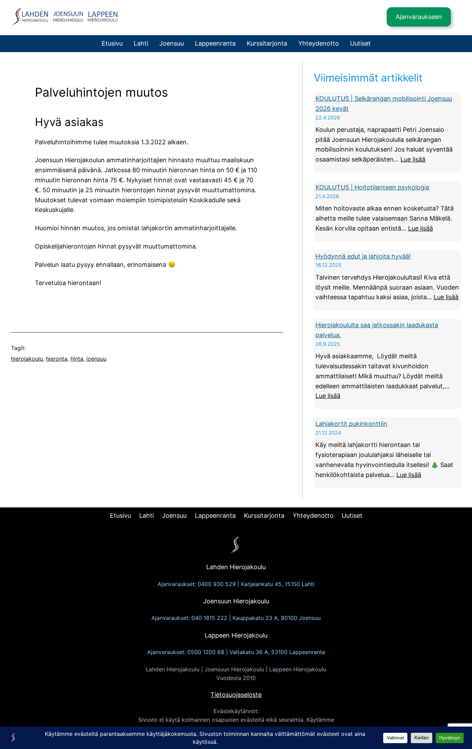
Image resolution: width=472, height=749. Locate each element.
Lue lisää (412, 159)
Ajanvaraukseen (419, 16)
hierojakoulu (27, 358)
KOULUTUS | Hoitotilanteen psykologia (372, 187)
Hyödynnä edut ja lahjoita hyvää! (363, 256)
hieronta (56, 358)
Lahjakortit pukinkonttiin (351, 423)
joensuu (96, 358)
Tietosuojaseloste (236, 694)
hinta (76, 358)
